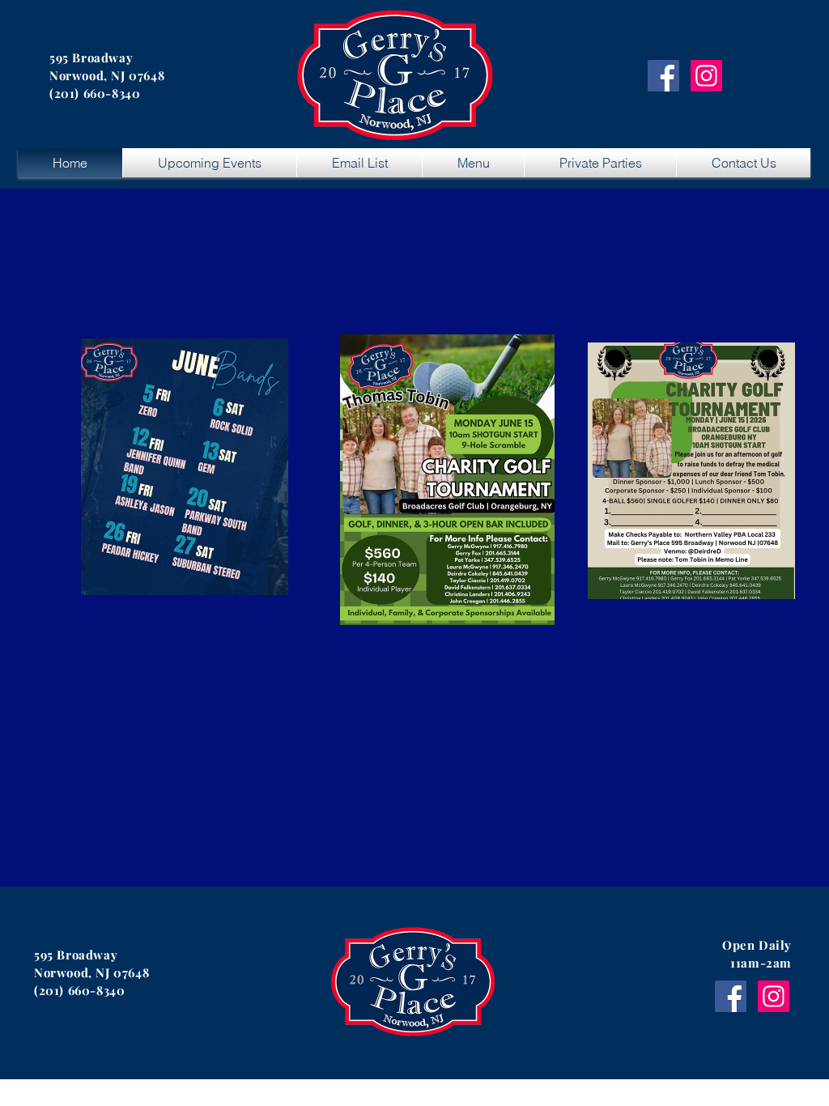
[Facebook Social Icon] (663, 75)
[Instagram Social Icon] (706, 75)
